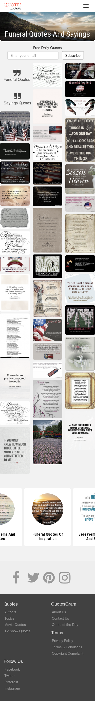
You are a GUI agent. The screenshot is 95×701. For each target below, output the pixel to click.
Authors (10, 611)
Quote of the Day (65, 624)
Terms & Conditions (67, 646)
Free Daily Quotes (47, 47)
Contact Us (60, 618)
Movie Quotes (15, 624)
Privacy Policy (62, 640)
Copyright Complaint (67, 653)
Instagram (12, 688)
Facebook (12, 669)
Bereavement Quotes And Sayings (47, 536)
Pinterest (11, 681)
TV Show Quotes (17, 630)
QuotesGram (12, 6)
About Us (59, 611)
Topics (9, 618)
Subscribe (73, 55)
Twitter (9, 675)
